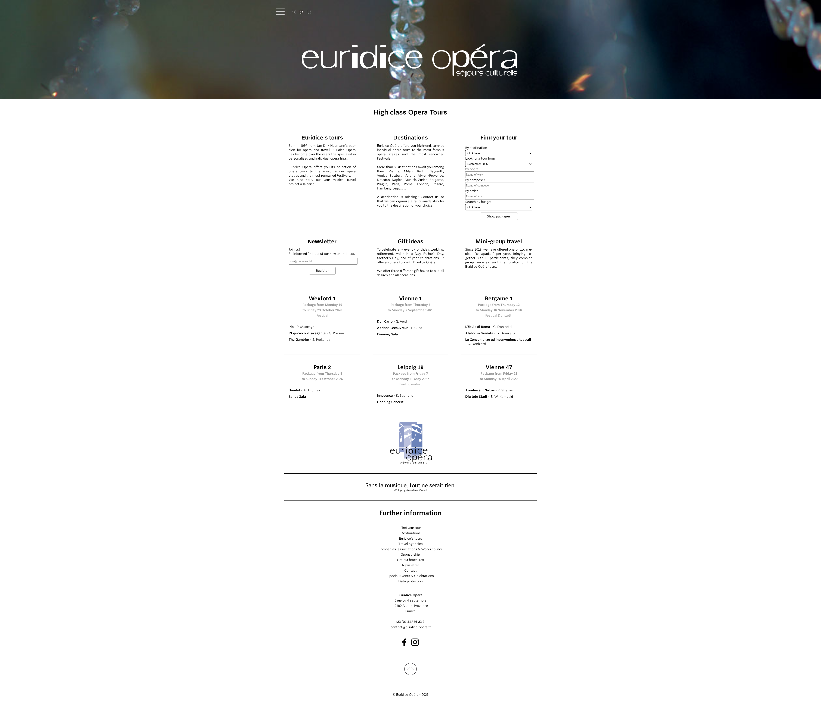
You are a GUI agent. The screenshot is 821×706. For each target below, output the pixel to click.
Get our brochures (410, 560)
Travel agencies (410, 544)
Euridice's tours (410, 538)
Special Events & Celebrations (410, 576)
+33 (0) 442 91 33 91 (410, 622)
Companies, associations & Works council (410, 549)
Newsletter (410, 565)
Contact (410, 570)
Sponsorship (410, 554)
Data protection (410, 581)
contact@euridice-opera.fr (411, 627)
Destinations (411, 533)
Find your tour (410, 528)
